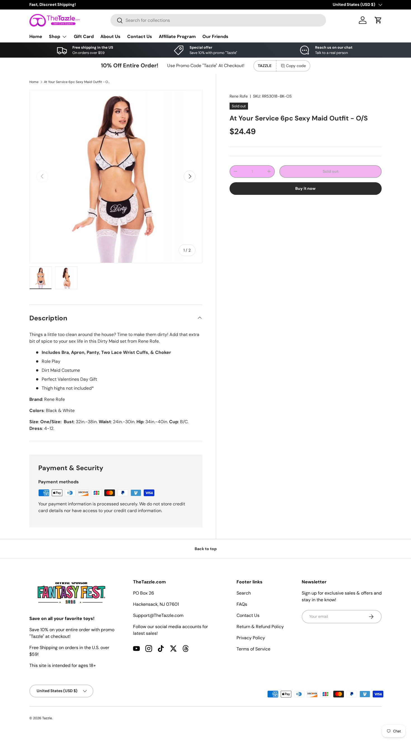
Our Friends (215, 36)
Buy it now (305, 188)
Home (35, 36)
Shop (54, 36)
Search (244, 593)
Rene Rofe (239, 96)
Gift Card (84, 36)
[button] (378, 20)
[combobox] (218, 20)
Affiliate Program (177, 36)
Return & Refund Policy (260, 627)
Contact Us (139, 36)
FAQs (242, 604)
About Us (110, 36)
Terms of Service (253, 649)
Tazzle (47, 718)
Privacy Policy (251, 638)
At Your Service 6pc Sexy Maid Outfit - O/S (77, 82)
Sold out (331, 171)
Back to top (206, 548)
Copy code (296, 65)
